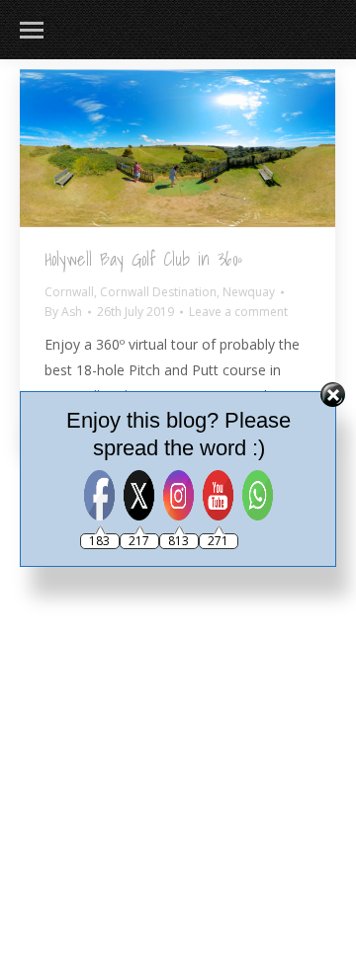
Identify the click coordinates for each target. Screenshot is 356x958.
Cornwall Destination (158, 291)
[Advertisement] (178, 652)
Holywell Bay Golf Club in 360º (143, 259)
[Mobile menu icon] (32, 30)
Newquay (248, 291)
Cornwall (69, 291)
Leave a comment (238, 311)
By (63, 311)
